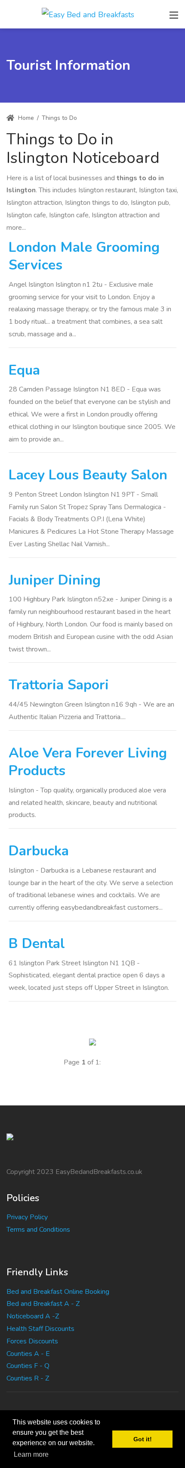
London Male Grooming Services (84, 256)
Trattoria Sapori (59, 685)
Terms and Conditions (38, 1229)
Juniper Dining (55, 580)
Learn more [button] (31, 1454)
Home (25, 118)
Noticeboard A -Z (32, 1316)
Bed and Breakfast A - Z (43, 1303)
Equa (24, 370)
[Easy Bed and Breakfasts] (88, 14)
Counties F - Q (27, 1366)
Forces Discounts (32, 1341)
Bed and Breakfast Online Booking (57, 1291)
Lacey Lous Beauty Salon (88, 475)
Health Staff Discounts (40, 1328)
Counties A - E (28, 1353)
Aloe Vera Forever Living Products (88, 762)
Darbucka (39, 851)
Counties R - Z (27, 1378)
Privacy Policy (27, 1217)
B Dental (37, 943)
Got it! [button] (142, 1439)
